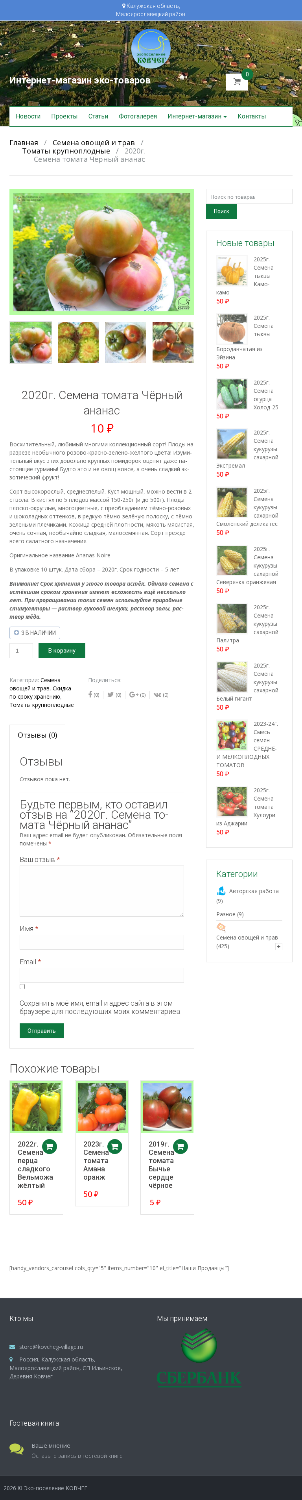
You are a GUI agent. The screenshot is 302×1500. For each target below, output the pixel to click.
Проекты (64, 116)
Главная (23, 142)
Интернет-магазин (194, 116)
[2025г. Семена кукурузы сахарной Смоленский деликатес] (232, 501)
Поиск (221, 211)
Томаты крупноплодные (66, 150)
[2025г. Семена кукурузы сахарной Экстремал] (232, 443)
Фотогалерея (138, 116)
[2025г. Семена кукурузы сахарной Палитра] (232, 618)
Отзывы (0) (37, 735)
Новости (28, 116)
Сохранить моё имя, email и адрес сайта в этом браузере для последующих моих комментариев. (101, 1007)
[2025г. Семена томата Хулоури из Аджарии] (232, 801)
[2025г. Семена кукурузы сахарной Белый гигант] (232, 676)
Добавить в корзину (49, 1146)
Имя (29, 929)
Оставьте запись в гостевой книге (77, 1455)
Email (30, 962)
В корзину (62, 650)
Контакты (252, 116)
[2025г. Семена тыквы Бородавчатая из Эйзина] (232, 328)
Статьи (98, 116)
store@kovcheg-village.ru (51, 1346)
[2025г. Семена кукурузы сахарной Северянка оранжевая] (232, 560)
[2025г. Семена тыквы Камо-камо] (232, 270)
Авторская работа (254, 891)
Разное (226, 914)
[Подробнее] (36, 1107)
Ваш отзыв (40, 859)
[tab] (37, 734)
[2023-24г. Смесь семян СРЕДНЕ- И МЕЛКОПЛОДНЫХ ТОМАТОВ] (232, 734)
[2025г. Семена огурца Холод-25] (232, 393)
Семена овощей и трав (94, 142)
